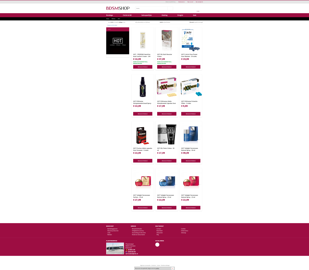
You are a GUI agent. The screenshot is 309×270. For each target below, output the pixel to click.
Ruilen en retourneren (138, 235)
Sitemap (183, 233)
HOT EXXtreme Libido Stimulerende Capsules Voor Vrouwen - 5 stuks (166, 102)
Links (108, 233)
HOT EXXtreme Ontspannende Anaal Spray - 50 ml (142, 102)
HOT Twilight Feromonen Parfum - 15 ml (141, 196)
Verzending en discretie (139, 233)
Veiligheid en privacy (138, 231)
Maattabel (160, 231)
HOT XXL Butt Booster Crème (164, 55)
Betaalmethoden (137, 229)
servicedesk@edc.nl (132, 254)
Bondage (109, 15)
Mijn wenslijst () (199, 2)
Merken (109, 235)
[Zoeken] (170, 8)
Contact (159, 229)
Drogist (180, 15)
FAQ (158, 235)
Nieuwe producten (112, 231)
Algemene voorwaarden (145, 265)
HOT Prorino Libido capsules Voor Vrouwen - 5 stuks (142, 149)
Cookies (183, 229)
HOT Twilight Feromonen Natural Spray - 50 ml (189, 149)
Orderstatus (184, 231)
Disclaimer (153, 265)
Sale (194, 15)
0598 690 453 (132, 252)
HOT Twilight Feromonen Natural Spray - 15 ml (165, 196)
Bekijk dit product (143, 67)
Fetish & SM (127, 15)
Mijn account (190, 2)
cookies (157, 268)
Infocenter (160, 233)
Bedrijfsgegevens (112, 229)
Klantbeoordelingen (165, 265)
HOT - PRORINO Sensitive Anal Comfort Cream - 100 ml (141, 55)
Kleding (164, 15)
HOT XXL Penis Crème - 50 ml (165, 149)
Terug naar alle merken (112, 25)
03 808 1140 (131, 250)
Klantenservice (181, 2)
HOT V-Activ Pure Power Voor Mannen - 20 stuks (189, 55)
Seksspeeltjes (146, 15)
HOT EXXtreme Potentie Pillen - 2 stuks (189, 102)
